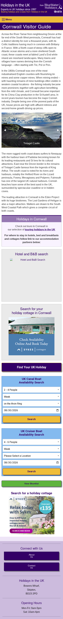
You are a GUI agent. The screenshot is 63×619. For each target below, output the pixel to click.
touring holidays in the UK (40, 229)
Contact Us (31, 566)
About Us (31, 555)
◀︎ (6, 130)
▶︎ (59, 130)
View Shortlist (31, 483)
